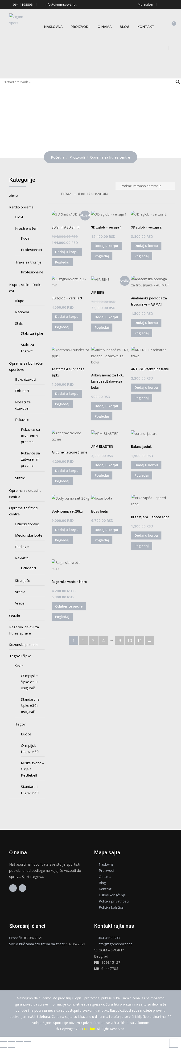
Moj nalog (145, 4)
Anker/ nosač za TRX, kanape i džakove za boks (107, 381)
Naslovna (53, 26)
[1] (170, 26)
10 (129, 640)
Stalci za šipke (32, 333)
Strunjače (22, 580)
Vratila (20, 591)
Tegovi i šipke (20, 655)
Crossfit (15, 937)
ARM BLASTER (102, 447)
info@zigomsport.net (60, 4)
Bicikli (19, 217)
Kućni (25, 238)
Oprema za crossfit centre (25, 493)
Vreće (20, 603)
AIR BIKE (97, 292)
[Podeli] (19, 1041)
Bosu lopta (99, 511)
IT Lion (89, 1029)
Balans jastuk (141, 447)
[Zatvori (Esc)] (27, 1041)
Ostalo (14, 615)
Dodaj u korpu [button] (66, 252)
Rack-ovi (22, 312)
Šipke (19, 665)
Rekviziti (22, 558)
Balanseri (28, 568)
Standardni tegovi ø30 (30, 789)
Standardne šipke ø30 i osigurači (30, 705)
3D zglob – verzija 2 (146, 227)
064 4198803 (23, 4)
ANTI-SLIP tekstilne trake (150, 369)
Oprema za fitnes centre (23, 510)
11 (139, 640)
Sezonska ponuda (23, 644)
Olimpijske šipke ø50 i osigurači (29, 681)
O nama (105, 26)
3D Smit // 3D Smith (66, 227)
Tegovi (20, 724)
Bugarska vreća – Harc (69, 582)
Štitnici (20, 477)
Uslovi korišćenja (112, 895)
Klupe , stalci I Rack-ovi (25, 287)
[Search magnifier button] (177, 81)
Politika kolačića (111, 907)
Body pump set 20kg (67, 511)
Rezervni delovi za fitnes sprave (24, 630)
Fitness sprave (27, 524)
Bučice (26, 734)
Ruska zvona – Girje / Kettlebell (32, 768)
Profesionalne (32, 272)
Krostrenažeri (26, 228)
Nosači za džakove (23, 405)
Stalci (19, 323)
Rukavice (22, 419)
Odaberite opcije (68, 606)
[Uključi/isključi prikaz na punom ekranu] (11, 1041)
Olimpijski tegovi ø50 (30, 748)
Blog (124, 26)
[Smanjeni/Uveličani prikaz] (3, 1041)
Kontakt (145, 26)
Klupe (19, 300)
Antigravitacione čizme (69, 452)
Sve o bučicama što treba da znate (37, 943)
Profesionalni (31, 249)
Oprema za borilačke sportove (26, 366)
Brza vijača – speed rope (150, 517)
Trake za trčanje (28, 262)
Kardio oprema (21, 207)
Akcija (13, 195)
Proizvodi (80, 26)
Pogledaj (62, 262)
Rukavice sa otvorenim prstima (30, 435)
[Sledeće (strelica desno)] (11, 1047)
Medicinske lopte (28, 535)
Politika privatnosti (114, 901)
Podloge (22, 546)
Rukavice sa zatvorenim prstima (30, 459)
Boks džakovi (25, 379)
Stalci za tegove (27, 347)
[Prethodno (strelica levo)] (3, 1047)
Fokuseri (22, 390)
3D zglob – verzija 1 (106, 227)
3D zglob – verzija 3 (67, 298)
